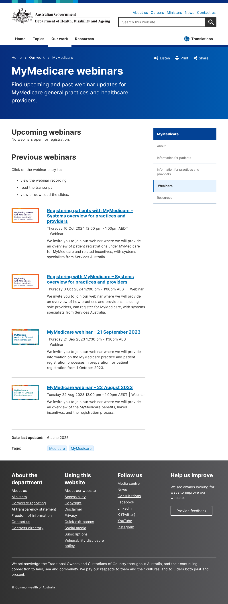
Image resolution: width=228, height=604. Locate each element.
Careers (157, 12)
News (189, 12)
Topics (38, 38)
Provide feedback (191, 511)
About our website (80, 490)
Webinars (165, 186)
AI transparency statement (34, 509)
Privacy (71, 515)
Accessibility (75, 497)
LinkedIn (125, 508)
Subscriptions (76, 534)
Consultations (129, 496)
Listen (165, 58)
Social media (75, 528)
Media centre (129, 483)
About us (140, 12)
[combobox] (162, 22)
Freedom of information (32, 515)
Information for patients (174, 158)
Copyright (73, 503)
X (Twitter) (126, 514)
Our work (59, 38)
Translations (202, 38)
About (161, 146)
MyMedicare (62, 57)
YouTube (125, 521)
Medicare (57, 448)
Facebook (126, 502)
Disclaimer (73, 509)
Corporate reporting (29, 503)
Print (184, 58)
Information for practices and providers (178, 172)
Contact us (206, 12)
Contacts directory (27, 528)
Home (20, 38)
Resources (84, 38)
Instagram (126, 527)
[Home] (61, 16)
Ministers (174, 12)
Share (203, 58)
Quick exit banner (79, 521)
